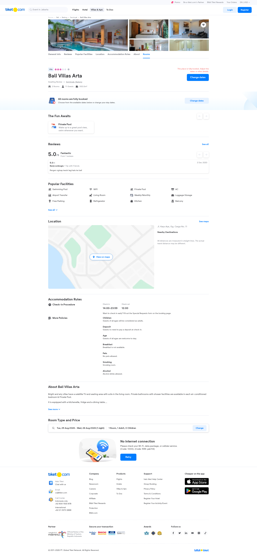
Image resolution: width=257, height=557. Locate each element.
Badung (64, 17)
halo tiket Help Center (153, 479)
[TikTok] (205, 533)
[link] (230, 10)
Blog (91, 479)
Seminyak (73, 17)
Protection (93, 508)
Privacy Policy (149, 489)
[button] (101, 257)
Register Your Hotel (152, 498)
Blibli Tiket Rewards (215, 2)
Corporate (93, 494)
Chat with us (60, 484)
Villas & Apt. (121, 489)
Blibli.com (93, 513)
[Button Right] (206, 155)
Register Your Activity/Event (155, 503)
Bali (57, 17)
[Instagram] (199, 533)
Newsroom (93, 484)
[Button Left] (199, 155)
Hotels (119, 484)
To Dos (119, 494)
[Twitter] (179, 533)
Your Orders (232, 2)
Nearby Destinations (167, 232)
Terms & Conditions (152, 494)
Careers (92, 489)
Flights (119, 479)
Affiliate (92, 498)
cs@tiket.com (61, 493)
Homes (50, 17)
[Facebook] (173, 533)
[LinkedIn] (186, 533)
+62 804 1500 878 (63, 504)
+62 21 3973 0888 (63, 510)
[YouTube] (192, 533)
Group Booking (150, 484)
